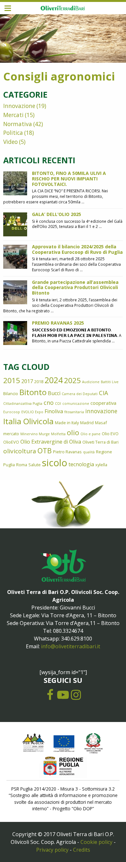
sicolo (54, 462)
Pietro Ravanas (67, 452)
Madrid (87, 423)
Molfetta (58, 434)
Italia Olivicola (28, 421)
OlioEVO (11, 442)
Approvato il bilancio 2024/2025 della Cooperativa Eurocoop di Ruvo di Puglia (77, 249)
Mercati (13, 115)
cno (49, 402)
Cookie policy (96, 842)
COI (58, 403)
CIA (103, 393)
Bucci (54, 393)
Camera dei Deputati (80, 394)
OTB (44, 450)
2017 (27, 381)
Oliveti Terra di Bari (100, 442)
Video (10, 141)
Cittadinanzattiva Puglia (22, 403)
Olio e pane (90, 434)
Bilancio (10, 393)
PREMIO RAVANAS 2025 (58, 323)
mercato (11, 433)
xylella (101, 465)
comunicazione (75, 403)
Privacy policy (52, 849)
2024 (54, 379)
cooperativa (103, 403)
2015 (11, 380)
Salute (34, 465)
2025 (72, 380)
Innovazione (19, 106)
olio (73, 432)
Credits (81, 849)
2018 (38, 381)
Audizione (91, 382)
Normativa (17, 124)
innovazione (101, 411)
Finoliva (54, 411)
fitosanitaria (74, 412)
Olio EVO (110, 433)
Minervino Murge (35, 434)
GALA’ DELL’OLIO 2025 (56, 214)
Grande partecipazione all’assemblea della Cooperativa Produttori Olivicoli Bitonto (75, 287)
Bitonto (33, 392)
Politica (13, 132)
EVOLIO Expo (32, 412)
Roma (21, 465)
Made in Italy (67, 423)
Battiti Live (110, 382)
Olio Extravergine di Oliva (50, 441)
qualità (89, 452)
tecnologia (81, 464)
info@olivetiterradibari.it (70, 646)
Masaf (101, 423)
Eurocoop (11, 412)
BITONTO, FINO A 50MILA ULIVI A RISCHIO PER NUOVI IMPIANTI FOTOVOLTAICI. (69, 178)
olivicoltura (19, 451)
